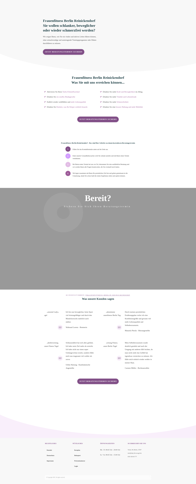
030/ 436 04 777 (132, 456)
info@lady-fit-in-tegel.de (135, 453)
